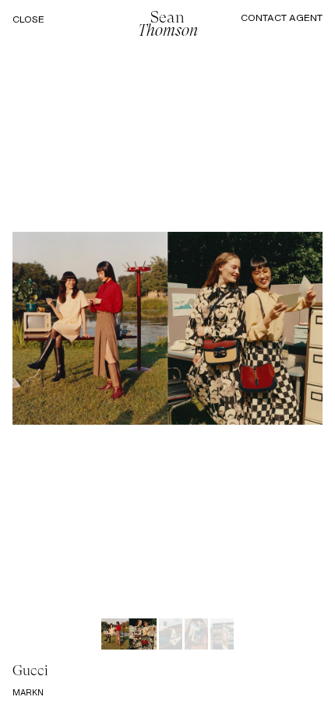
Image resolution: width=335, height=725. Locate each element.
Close (28, 19)
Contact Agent (282, 17)
